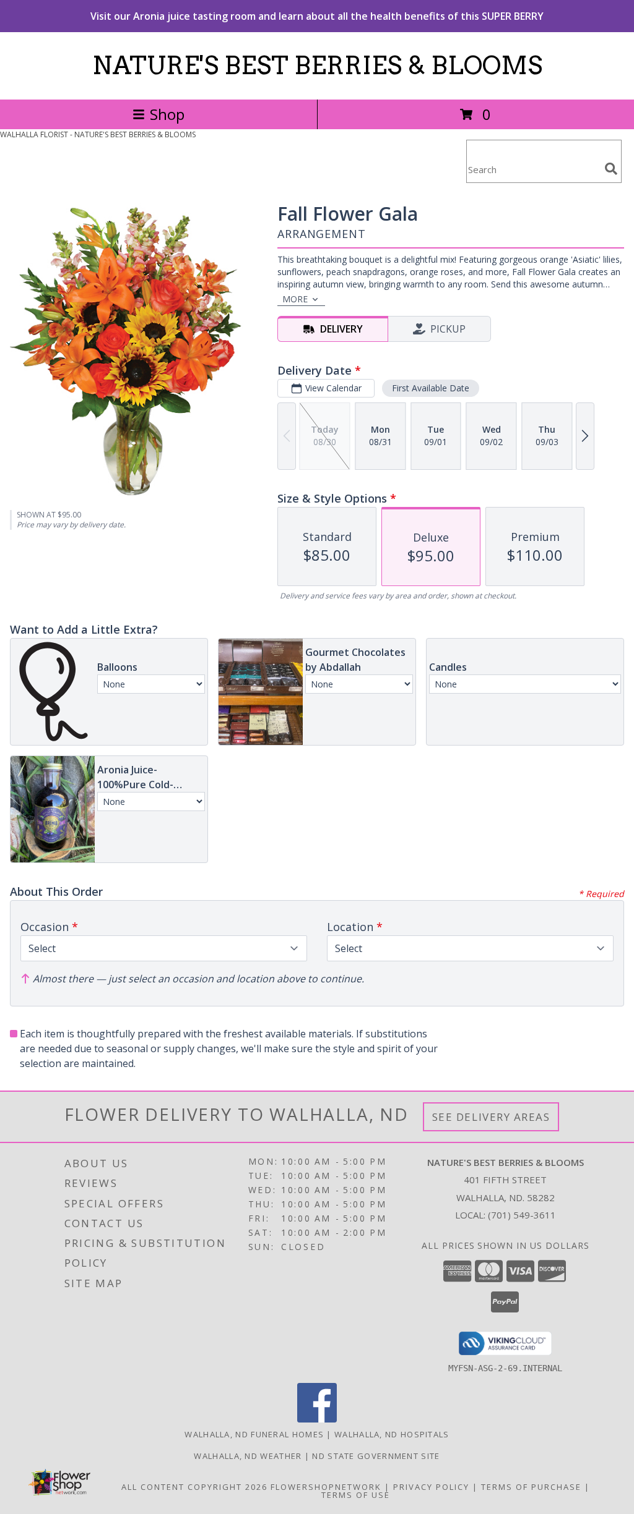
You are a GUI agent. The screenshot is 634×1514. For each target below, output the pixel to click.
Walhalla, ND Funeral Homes (254, 1434)
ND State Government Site (376, 1455)
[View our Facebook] (317, 1419)
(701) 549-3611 (522, 1215)
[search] (611, 169)
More (295, 299)
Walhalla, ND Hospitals (391, 1434)
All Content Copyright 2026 (194, 1486)
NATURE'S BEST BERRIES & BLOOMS (317, 65)
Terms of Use (355, 1494)
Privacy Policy (431, 1486)
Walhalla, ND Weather (248, 1455)
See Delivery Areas (491, 1117)
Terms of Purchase (531, 1486)
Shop (167, 114)
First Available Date (430, 388)
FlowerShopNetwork (326, 1486)
